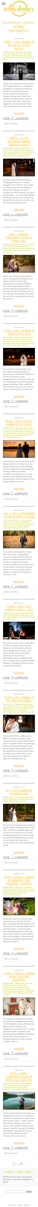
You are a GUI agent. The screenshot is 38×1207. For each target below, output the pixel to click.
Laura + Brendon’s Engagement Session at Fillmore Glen (19, 238)
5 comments (15, 586)
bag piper (20, 887)
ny (13, 524)
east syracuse (16, 429)
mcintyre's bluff (7, 524)
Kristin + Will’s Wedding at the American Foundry (19, 699)
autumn (20, 148)
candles (30, 613)
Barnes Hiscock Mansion (24, 52)
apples (5, 522)
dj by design (23, 339)
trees (23, 527)
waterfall (5, 252)
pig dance (15, 152)
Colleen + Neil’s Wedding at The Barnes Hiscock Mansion (19, 45)
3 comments (15, 493)
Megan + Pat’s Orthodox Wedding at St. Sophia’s (19, 422)
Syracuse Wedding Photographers (21, 57)
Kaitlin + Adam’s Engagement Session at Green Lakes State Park (19, 1077)
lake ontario (27, 522)
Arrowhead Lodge (22, 797)
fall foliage (13, 246)
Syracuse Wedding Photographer (12, 154)
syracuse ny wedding (16, 55)
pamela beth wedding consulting (12, 985)
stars (4, 617)
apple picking (28, 520)
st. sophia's (20, 433)
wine (26, 527)
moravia (26, 246)
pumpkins (6, 248)
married (8, 433)
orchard (27, 524)
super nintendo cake (8, 799)
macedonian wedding (20, 150)
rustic (23, 341)
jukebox (22, 615)
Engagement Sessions (14, 244)
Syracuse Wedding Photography (21, 155)
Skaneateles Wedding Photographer (13, 989)
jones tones (29, 704)
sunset (9, 526)
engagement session (17, 522)
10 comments (16, 401)
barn (4, 339)
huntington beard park (19, 431)
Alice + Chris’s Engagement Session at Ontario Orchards (19, 515)
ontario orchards (19, 524)
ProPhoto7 (27, 1205)
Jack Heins (20, 889)
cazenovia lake (22, 427)
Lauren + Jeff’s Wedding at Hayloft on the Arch (19, 332)
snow (17, 54)
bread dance (26, 148)
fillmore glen (20, 246)
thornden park (16, 894)
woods (10, 252)
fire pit (17, 615)
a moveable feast (23, 337)
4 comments (15, 311)
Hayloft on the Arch (16, 341)
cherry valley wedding (9, 615)
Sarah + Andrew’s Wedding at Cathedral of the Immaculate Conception (19, 880)
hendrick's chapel (8, 150)
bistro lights (9, 339)
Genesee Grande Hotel (9, 54)
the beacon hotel (29, 712)
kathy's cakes (7, 706)
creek (7, 246)
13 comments (16, 118)
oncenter (9, 152)
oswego (32, 524)
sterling (5, 526)
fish (22, 429)
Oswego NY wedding (28, 706)
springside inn (20, 991)
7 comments (15, 857)
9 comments (15, 677)
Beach (9, 522)
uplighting (25, 345)
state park (13, 1087)
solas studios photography (26, 152)
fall (28, 339)
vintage (14, 619)
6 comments (15, 214)
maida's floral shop (16, 706)
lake (16, 1085)
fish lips (26, 429)
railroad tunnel (7, 708)
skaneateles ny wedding (22, 987)
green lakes (11, 1085)
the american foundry (18, 712)
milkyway (27, 615)
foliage (8, 341)
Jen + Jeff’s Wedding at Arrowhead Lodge (19, 792)
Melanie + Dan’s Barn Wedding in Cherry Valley (19, 608)
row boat (20, 1085)
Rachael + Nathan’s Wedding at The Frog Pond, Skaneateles (19, 977)
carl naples (16, 339)
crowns (10, 429)
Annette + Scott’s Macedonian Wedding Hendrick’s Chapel (18, 141)
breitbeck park (22, 704)
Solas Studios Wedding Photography (19, 891)
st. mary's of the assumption (20, 708)
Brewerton (31, 797)
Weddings (11, 52)
